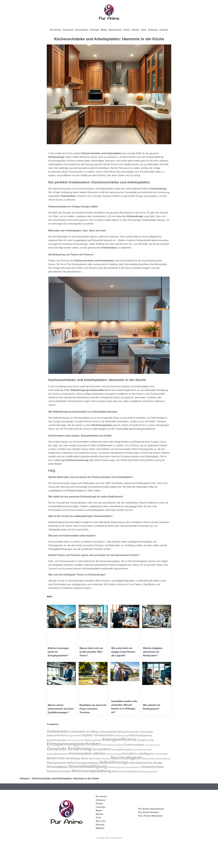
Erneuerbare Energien (112, 745)
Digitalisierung (121, 736)
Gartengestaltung (152, 745)
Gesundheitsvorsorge (142, 750)
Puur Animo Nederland (150, 815)
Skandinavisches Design (145, 762)
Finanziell (68, 29)
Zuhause (153, 29)
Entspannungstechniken (74, 744)
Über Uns (101, 821)
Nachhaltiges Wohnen (99, 759)
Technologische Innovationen (124, 767)
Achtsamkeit (57, 731)
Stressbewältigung (87, 766)
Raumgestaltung (87, 762)
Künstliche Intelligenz (138, 753)
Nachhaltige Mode (76, 758)
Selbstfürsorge (113, 762)
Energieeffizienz (119, 739)
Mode (104, 29)
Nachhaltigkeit (126, 757)
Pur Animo (55, 29)
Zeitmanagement (148, 771)
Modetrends (56, 758)
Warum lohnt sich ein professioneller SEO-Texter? (91, 652)
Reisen (135, 29)
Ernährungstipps (134, 744)
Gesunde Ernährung (69, 748)
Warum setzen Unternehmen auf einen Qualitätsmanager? (61, 709)
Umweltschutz (152, 767)
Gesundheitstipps (121, 749)
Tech (143, 29)
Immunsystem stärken (87, 753)
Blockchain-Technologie (139, 731)
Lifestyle (94, 29)
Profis (127, 29)
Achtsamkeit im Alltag (83, 731)
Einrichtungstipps (57, 740)
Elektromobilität (92, 740)
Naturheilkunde (163, 759)
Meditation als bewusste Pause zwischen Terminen (92, 709)
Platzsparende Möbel (61, 762)
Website (100, 828)
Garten (99, 803)
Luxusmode (160, 753)
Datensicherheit (56, 735)
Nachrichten (115, 29)
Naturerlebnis (149, 759)
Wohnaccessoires (59, 771)
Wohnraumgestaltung (91, 771)
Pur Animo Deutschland (151, 808)
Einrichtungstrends (75, 740)
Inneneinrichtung (113, 754)
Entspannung (145, 740)
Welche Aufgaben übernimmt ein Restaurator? (152, 652)
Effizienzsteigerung (140, 735)
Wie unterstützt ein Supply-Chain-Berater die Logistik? (123, 652)
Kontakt (163, 29)
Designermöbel (74, 736)
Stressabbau (57, 767)
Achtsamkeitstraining (112, 731)
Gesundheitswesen (57, 754)
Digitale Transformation (98, 735)
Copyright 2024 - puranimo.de (109, 838)
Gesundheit (81, 29)
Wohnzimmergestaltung (125, 771)
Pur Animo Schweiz (148, 812)
